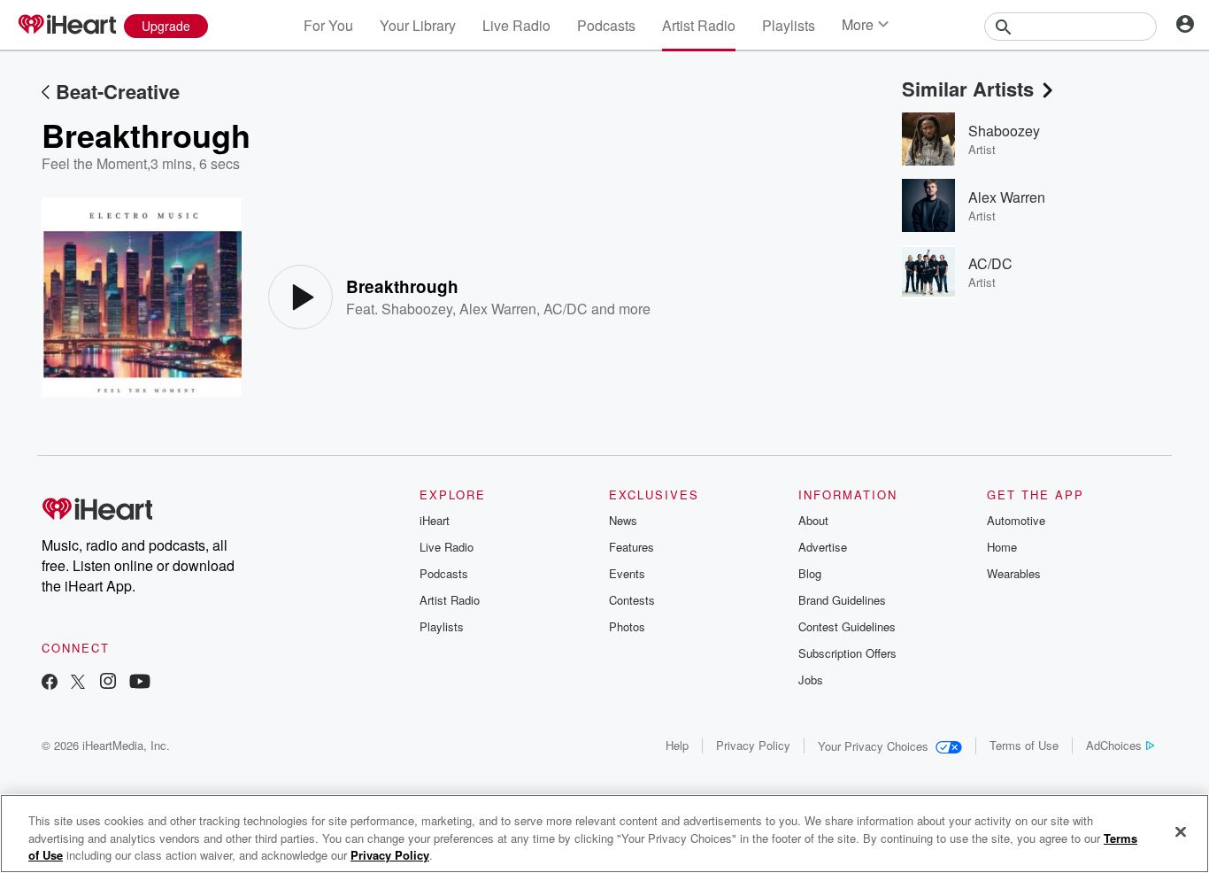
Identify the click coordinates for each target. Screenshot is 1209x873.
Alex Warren (497, 308)
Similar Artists (968, 88)
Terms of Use (1024, 745)
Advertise (822, 546)
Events (627, 573)
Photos (627, 626)
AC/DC (565, 308)
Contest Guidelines (847, 626)
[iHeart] (66, 25)
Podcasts (606, 25)
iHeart (435, 520)
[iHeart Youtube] (139, 683)
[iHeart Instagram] (108, 683)
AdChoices (1114, 745)
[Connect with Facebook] (50, 683)
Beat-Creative (118, 91)
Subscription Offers (847, 653)
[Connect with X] (78, 683)
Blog (809, 573)
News (623, 520)
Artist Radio (698, 25)
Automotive (1016, 520)
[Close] (1180, 831)
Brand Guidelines (842, 599)
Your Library (418, 25)
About (813, 520)
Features (631, 546)
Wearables (1014, 573)
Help (677, 745)
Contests (632, 599)
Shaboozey (416, 308)
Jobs (810, 679)
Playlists (788, 25)
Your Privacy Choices (873, 746)
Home (1002, 546)
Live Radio (516, 25)
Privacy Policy (753, 745)
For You (328, 25)
